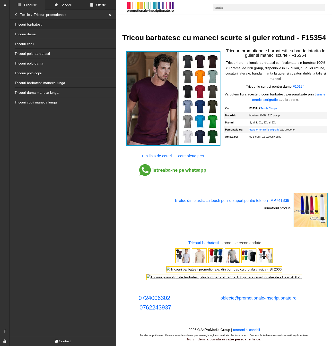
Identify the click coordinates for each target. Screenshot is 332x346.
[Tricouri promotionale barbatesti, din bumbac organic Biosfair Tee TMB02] (199, 263)
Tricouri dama (25, 34)
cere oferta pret (191, 156)
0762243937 (155, 307)
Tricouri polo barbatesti (32, 54)
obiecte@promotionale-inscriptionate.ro (258, 298)
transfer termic (258, 129)
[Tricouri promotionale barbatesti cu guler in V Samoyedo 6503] (265, 263)
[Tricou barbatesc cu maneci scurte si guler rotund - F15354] (173, 145)
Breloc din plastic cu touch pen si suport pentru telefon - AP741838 (232, 200)
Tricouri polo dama (29, 63)
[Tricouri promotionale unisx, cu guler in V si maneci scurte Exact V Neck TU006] (232, 263)
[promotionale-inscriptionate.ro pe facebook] (5, 331)
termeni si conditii (246, 330)
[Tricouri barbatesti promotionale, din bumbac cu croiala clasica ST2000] (224, 269)
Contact (64, 341)
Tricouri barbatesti (28, 24)
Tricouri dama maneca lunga (37, 92)
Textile (25, 15)
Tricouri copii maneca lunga (36, 102)
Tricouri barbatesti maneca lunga (40, 83)
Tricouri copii (24, 44)
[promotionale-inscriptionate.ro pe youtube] (5, 341)
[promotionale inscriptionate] (5, 5)
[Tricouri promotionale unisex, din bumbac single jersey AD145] (216, 263)
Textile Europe (269, 108)
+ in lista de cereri (156, 156)
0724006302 (154, 298)
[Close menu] (111, 14)
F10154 (299, 86)
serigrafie (270, 100)
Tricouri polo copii (28, 73)
